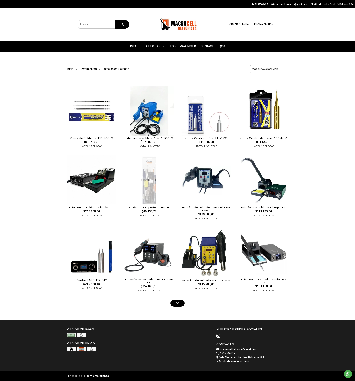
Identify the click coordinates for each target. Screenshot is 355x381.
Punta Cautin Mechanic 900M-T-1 (263, 138)
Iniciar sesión (263, 24)
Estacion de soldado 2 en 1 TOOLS (149, 138)
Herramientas (88, 69)
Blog (172, 46)
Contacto (208, 46)
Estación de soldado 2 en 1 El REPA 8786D (206, 209)
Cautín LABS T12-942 (91, 280)
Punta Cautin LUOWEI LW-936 (206, 138)
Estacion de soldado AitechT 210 (91, 207)
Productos (151, 46)
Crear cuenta (239, 24)
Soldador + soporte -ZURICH (149, 207)
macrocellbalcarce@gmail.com (238, 349)
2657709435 (227, 353)
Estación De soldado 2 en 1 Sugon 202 (149, 281)
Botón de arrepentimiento (234, 361)
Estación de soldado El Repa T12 (263, 207)
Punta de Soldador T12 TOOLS (91, 138)
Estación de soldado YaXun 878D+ (206, 280)
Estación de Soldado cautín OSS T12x (263, 281)
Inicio (134, 46)
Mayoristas (188, 46)
